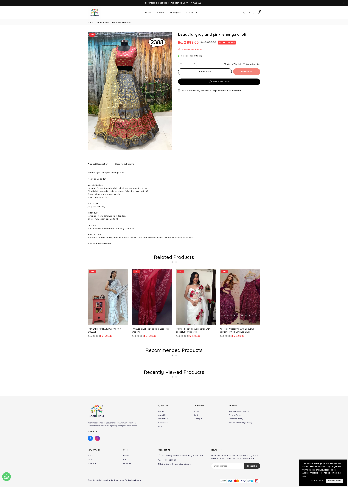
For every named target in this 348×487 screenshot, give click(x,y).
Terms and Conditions (239, 411)
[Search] (244, 12)
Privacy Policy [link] (317, 481)
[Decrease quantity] (181, 63)
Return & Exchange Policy (240, 422)
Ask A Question (252, 64)
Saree (159, 12)
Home (148, 12)
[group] (130, 91)
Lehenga (174, 12)
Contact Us (192, 12)
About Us (162, 415)
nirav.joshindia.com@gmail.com (176, 464)
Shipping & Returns (124, 164)
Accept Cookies (334, 481)
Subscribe (252, 466)
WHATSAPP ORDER (220, 81)
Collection (163, 418)
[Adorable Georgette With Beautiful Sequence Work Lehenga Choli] (240, 297)
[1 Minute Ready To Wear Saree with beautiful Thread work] (196, 297)
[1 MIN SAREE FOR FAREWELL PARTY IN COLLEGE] (108, 297)
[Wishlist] (253, 12)
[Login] (249, 12)
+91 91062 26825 (168, 460)
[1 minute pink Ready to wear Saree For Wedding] (152, 297)
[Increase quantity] (194, 63)
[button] (167, 92)
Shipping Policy (236, 418)
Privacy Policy (235, 415)
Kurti (196, 415)
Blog (160, 426)
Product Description (98, 164)
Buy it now (246, 71)
